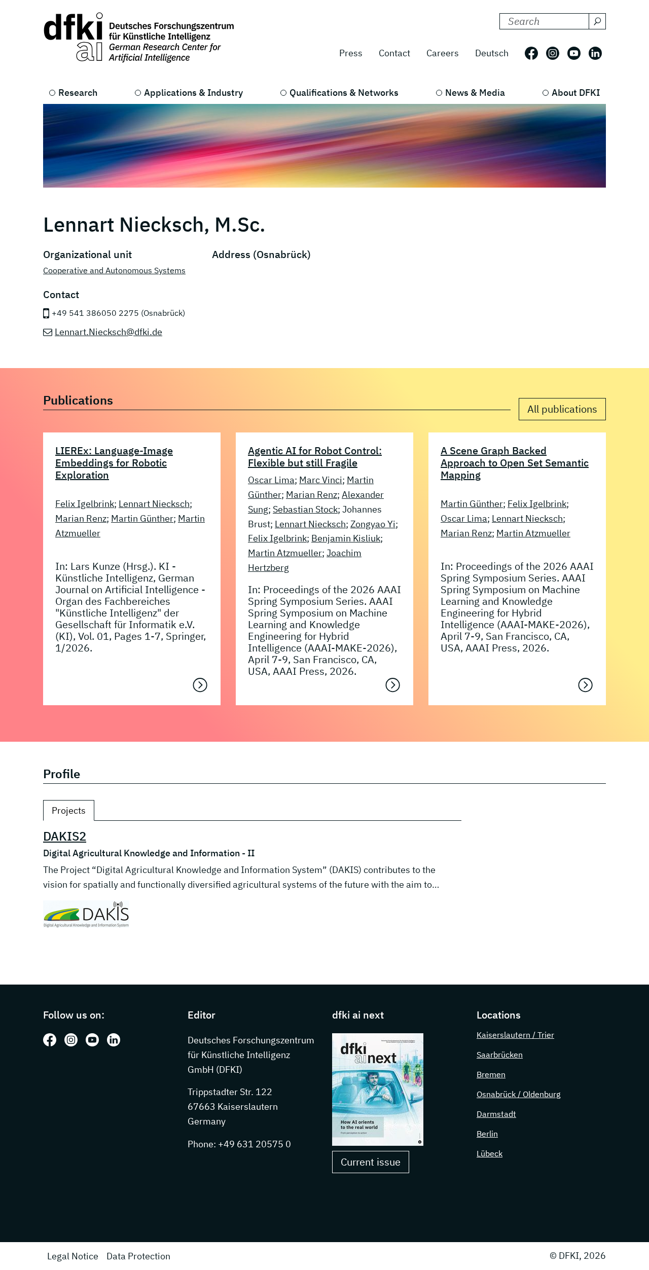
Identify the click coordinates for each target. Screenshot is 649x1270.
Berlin (487, 1134)
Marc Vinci (320, 480)
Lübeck (489, 1153)
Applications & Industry (193, 92)
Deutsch (492, 53)
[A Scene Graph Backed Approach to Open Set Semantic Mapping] (586, 685)
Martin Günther (142, 518)
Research (77, 92)
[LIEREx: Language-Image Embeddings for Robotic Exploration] (200, 685)
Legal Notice (72, 1256)
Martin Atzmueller (285, 553)
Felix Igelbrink (84, 504)
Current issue (371, 1162)
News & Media (475, 92)
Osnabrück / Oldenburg (518, 1094)
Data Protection (138, 1256)
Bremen (491, 1074)
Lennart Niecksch (154, 504)
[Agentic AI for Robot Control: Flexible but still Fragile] (393, 685)
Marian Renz (80, 518)
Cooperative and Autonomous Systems (114, 270)
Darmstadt (496, 1114)
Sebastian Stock (305, 509)
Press (351, 53)
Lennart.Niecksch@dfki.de (108, 332)
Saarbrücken (500, 1054)
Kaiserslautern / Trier (515, 1035)
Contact (394, 53)
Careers (442, 53)
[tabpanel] (252, 878)
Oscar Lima (271, 480)
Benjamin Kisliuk (345, 538)
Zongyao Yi (372, 524)
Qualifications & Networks (344, 92)
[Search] (597, 21)
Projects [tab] (69, 810)
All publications (562, 409)
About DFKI (576, 92)
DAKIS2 (64, 836)
